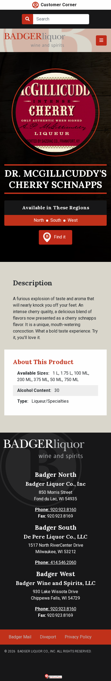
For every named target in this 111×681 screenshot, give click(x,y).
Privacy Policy (78, 636)
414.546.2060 (55, 562)
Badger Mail (20, 636)
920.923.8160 (55, 509)
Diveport (48, 636)
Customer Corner (59, 4)
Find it (59, 236)
